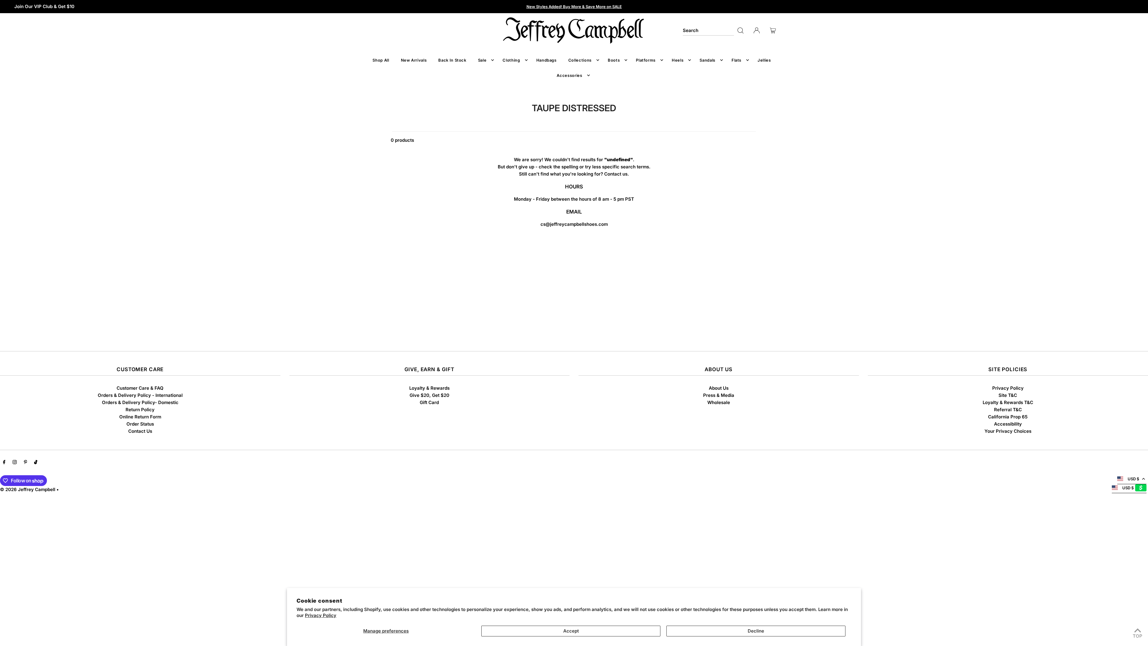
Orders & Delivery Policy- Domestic (140, 402)
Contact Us (140, 431)
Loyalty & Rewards (429, 388)
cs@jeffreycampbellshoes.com (574, 224)
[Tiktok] (35, 462)
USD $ (1133, 478)
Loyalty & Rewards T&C (1008, 402)
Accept (571, 631)
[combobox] (708, 30)
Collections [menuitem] (580, 60)
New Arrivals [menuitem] (414, 60)
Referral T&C (1008, 409)
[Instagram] (15, 462)
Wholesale (718, 402)
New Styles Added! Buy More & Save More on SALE (574, 6)
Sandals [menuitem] (707, 60)
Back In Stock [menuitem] (452, 60)
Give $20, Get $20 (429, 395)
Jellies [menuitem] (764, 60)
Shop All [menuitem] (381, 60)
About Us (719, 388)
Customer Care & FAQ (140, 388)
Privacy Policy (320, 615)
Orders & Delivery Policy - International (140, 395)
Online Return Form (140, 417)
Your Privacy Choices (1007, 431)
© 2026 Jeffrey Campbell (27, 489)
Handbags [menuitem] (546, 60)
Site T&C (1008, 395)
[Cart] (773, 30)
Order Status (140, 424)
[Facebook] (4, 462)
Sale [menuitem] (482, 60)
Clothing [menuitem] (511, 60)
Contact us (616, 174)
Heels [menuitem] (677, 60)
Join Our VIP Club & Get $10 (44, 6)
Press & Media (718, 395)
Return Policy (140, 409)
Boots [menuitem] (614, 60)
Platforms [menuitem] (646, 60)
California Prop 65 (1008, 417)
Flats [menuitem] (736, 60)
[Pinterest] (25, 462)
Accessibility (1008, 424)
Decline (756, 631)
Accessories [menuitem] (569, 75)
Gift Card (429, 402)
